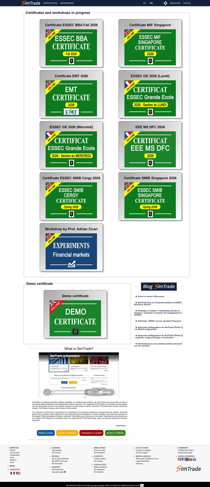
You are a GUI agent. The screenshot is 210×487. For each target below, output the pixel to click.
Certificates (50, 3)
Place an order (99, 450)
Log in (186, 3)
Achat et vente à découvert (151, 296)
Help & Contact (58, 472)
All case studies (142, 453)
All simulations (99, 453)
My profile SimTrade (59, 461)
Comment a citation (143, 450)
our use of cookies (98, 485)
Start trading (56, 450)
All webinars (98, 472)
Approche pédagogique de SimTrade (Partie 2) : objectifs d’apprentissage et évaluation (158, 336)
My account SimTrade (60, 459)
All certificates (99, 470)
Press (12, 462)
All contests (98, 461)
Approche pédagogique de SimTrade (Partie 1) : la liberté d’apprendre (158, 328)
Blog (12, 466)
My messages (57, 464)
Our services (15, 453)
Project (12, 450)
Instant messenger (185, 453)
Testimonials (15, 455)
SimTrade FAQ (57, 470)
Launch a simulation (67, 433)
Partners (13, 460)
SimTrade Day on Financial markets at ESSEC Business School (158, 303)
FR (144, 3)
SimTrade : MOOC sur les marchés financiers (159, 321)
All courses (56, 453)
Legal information (142, 461)
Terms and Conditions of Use (147, 459)
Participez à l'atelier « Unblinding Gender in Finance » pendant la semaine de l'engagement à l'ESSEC (158, 313)
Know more (121, 426)
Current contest (100, 459)
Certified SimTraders (186, 450)
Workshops (67, 3)
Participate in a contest (91, 433)
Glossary (139, 464)
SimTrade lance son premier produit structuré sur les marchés (158, 345)
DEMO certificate (100, 467)
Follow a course (46, 433)
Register (175, 3)
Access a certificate (115, 433)
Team (12, 458)
